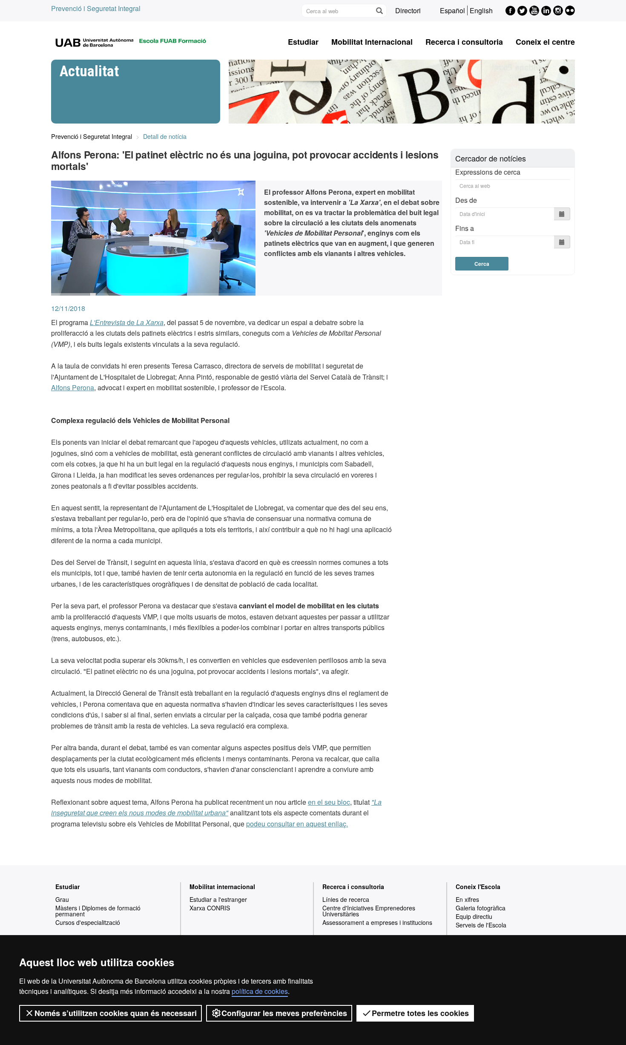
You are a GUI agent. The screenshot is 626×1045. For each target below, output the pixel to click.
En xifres (467, 899)
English (481, 10)
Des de (466, 200)
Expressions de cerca (487, 172)
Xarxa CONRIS (210, 908)
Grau (62, 899)
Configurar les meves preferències (284, 1013)
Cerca (481, 264)
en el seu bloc (329, 802)
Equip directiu (474, 916)
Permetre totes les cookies (420, 1013)
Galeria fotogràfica (480, 908)
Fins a (464, 228)
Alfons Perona (72, 387)
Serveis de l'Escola (481, 925)
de (127, 322)
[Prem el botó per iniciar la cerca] (379, 11)
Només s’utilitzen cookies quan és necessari (115, 1013)
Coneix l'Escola (478, 886)
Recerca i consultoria (464, 42)
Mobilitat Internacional (372, 42)
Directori (408, 10)
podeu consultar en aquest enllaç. (297, 824)
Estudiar (303, 42)
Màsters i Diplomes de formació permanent (98, 911)
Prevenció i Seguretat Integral (96, 8)
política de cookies (260, 991)
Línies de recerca (345, 899)
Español (452, 10)
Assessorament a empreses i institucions (377, 922)
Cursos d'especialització (87, 922)
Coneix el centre (545, 42)
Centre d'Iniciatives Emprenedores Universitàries (368, 911)
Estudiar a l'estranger (218, 899)
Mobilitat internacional (222, 886)
